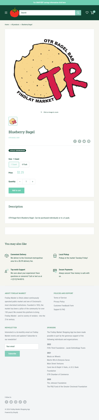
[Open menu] (6, 13)
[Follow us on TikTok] (20, 402)
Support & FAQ (59, 309)
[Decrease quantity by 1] (19, 181)
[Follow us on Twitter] (11, 402)
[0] (92, 12)
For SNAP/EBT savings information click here (49, 2)
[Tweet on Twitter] (84, 141)
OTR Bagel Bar (14, 138)
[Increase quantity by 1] (32, 181)
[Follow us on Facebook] (6, 402)
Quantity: (12, 181)
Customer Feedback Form (64, 305)
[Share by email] (88, 141)
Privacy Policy (59, 301)
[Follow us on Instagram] (15, 402)
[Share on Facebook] (75, 141)
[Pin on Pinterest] (79, 141)
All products (15, 25)
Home (7, 25)
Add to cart (16, 190)
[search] (47, 12)
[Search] (78, 12)
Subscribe (12, 353)
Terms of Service (60, 298)
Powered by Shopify (11, 412)
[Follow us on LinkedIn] (25, 402)
